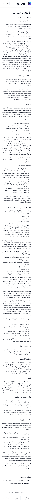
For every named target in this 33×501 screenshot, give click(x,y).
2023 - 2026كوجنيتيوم (15, 492)
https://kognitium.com (25, 28)
